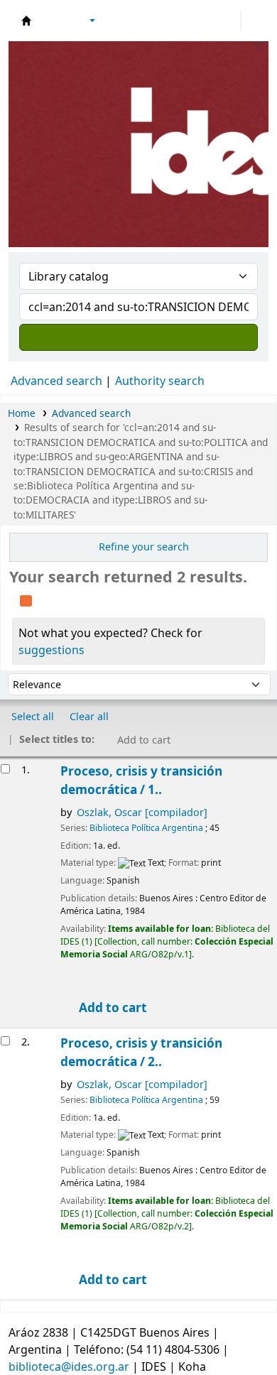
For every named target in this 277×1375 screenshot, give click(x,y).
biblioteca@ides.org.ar (69, 1366)
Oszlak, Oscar (142, 812)
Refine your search (144, 546)
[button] (53, 20)
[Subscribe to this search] (26, 598)
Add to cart (111, 1007)
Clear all (89, 716)
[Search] (138, 337)
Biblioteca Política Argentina (146, 828)
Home (22, 413)
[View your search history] (253, 20)
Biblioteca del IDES (26, 21)
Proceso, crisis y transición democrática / (141, 780)
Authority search (160, 380)
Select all (32, 716)
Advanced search (56, 380)
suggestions (51, 650)
